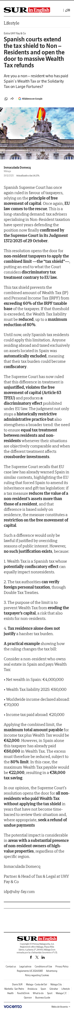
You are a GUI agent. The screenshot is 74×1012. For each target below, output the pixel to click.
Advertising (51, 970)
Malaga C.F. (61, 993)
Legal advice (25, 966)
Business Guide (42, 997)
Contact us (11, 966)
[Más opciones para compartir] (12, 99)
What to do (38, 993)
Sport (49, 993)
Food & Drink (23, 993)
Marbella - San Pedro (14, 988)
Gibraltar (54, 988)
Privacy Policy (61, 966)
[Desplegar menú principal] (67, 10)
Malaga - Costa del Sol (36, 984)
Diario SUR (17, 984)
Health (10, 993)
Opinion (28, 997)
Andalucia (32, 988)
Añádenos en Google (32, 98)
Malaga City (56, 984)
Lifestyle (11, 23)
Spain (43, 988)
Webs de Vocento (59, 1006)
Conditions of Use (43, 966)
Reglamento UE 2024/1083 (30, 970)
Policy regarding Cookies (37, 975)
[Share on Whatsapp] (6, 99)
